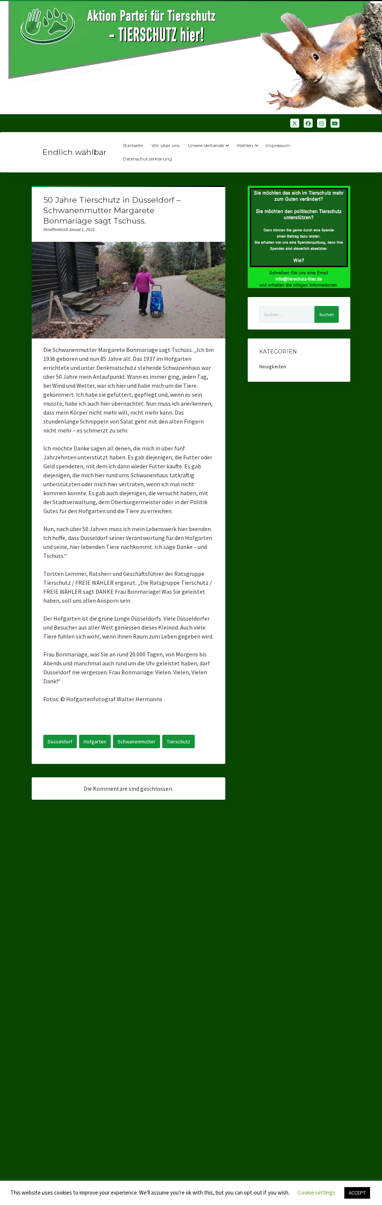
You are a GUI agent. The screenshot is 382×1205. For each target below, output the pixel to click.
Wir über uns (165, 145)
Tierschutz (178, 741)
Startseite (133, 145)
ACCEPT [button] (357, 1193)
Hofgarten (95, 741)
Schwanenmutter (137, 741)
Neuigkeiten (272, 366)
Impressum (278, 145)
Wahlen (245, 145)
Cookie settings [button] (316, 1192)
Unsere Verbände (206, 145)
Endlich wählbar (74, 152)
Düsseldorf (60, 741)
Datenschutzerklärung (147, 159)
